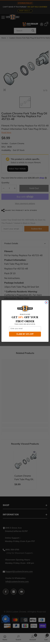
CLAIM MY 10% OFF (25, 334)
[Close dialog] (46, 302)
